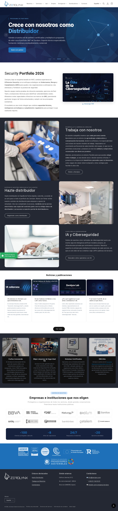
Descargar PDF (89, 104)
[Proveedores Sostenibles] (59, 462)
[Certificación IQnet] (45, 451)
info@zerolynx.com (94, 477)
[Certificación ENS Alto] (34, 451)
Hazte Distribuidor (37, 477)
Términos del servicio (46, 506)
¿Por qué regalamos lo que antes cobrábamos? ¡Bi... (71, 300)
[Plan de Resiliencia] (82, 451)
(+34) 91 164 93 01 (94, 481)
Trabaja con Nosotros (38, 481)
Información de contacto (61, 506)
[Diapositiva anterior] (6, 35)
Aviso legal (73, 506)
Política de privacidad (32, 506)
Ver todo (59, 329)
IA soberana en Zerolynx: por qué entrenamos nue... (17, 300)
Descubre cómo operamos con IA (80, 258)
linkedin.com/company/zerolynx (98, 485)
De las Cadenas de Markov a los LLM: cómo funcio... (45, 300)
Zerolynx (11, 506)
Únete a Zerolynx (74, 172)
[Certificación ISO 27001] (23, 451)
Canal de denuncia (19, 506)
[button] (30, 4)
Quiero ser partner (17, 50)
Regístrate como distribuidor (17, 215)
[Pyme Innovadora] (56, 451)
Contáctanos (36, 485)
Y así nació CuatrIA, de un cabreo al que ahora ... (97, 300)
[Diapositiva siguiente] (112, 35)
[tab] (49, 59)
